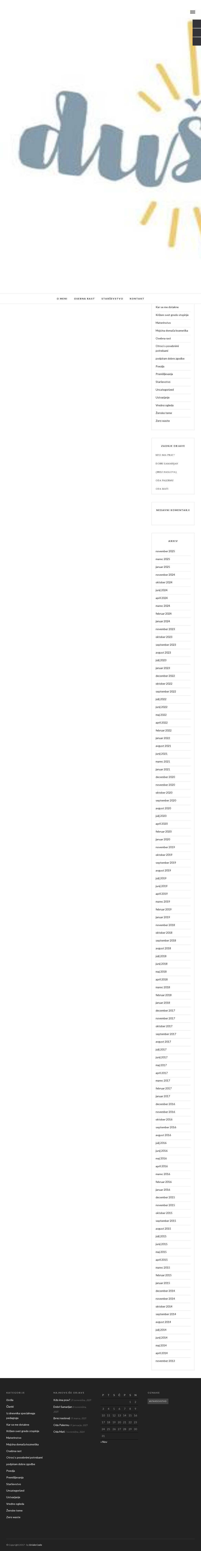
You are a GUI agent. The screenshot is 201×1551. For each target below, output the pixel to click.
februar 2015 (164, 1275)
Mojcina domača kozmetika (172, 330)
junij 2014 (161, 1337)
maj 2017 (161, 1065)
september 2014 (166, 1314)
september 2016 (166, 1127)
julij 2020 (161, 815)
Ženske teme (164, 412)
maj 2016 (161, 1158)
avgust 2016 (163, 1135)
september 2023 (166, 644)
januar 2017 (163, 1096)
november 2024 (165, 574)
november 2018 (165, 925)
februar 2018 (164, 995)
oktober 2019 (164, 854)
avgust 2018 (163, 948)
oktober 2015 (164, 1213)
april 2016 (162, 1166)
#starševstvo (158, 1401)
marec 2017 (163, 1080)
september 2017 (166, 1034)
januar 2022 (163, 738)
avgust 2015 (163, 1228)
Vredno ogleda (165, 405)
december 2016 (165, 1104)
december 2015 (165, 1197)
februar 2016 (164, 1181)
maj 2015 (161, 1251)
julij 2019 (161, 878)
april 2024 (162, 598)
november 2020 (165, 784)
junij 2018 (161, 963)
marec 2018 (163, 987)
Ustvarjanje (163, 397)
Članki (10, 1406)
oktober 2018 (164, 932)
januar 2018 (163, 1002)
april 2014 (162, 1353)
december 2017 (165, 1010)
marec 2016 (163, 1174)
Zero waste (163, 420)
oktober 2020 (164, 792)
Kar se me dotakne (167, 307)
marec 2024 (163, 605)
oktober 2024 (164, 582)
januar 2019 (163, 917)
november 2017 (165, 1018)
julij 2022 (161, 699)
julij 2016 (161, 1143)
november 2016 (165, 1111)
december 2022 (165, 675)
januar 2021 (163, 769)
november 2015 (165, 1205)
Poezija (160, 366)
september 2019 (166, 862)
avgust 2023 (163, 652)
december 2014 (165, 1290)
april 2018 (162, 979)
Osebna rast (84, 298)
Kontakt (137, 298)
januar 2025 (163, 566)
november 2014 (165, 1298)
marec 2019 (163, 901)
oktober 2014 (164, 1306)
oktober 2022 (164, 683)
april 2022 (162, 722)
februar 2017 (164, 1088)
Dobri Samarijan (167, 463)
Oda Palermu (165, 480)
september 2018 (166, 940)
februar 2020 (164, 831)
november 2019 (165, 847)
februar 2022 (164, 730)
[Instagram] (17, 12)
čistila (9, 1400)
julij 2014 (161, 1329)
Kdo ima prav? (165, 455)
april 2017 (162, 1072)
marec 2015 (163, 1267)
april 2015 (162, 1259)
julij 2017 (161, 1049)
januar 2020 (163, 839)
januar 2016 (163, 1189)
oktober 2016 (164, 1119)
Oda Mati (162, 489)
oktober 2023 (164, 636)
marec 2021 (163, 761)
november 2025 (165, 551)
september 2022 (166, 691)
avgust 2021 (163, 745)
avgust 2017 (163, 1041)
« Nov (103, 1441)
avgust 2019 (163, 870)
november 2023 (165, 629)
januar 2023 (163, 668)
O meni (62, 298)
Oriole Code (35, 1544)
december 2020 (165, 777)
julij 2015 (161, 1236)
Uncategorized (165, 389)
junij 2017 (161, 1057)
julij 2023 (161, 660)
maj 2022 (161, 714)
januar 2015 (163, 1283)
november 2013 (165, 1360)
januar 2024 (163, 621)
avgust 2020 (163, 808)
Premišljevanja (164, 374)
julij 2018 (161, 956)
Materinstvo (163, 322)
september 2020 (166, 800)
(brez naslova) (166, 472)
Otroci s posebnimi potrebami (167, 348)
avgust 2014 (163, 1322)
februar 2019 (164, 909)
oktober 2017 (164, 1026)
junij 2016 (161, 1150)
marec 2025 (163, 559)
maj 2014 (161, 1345)
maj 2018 (161, 971)
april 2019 (162, 893)
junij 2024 (161, 590)
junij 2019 (161, 886)
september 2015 (166, 1220)
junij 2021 (161, 753)
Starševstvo (112, 298)
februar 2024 (164, 613)
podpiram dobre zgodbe (170, 358)
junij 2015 (161, 1244)
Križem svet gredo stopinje (172, 314)
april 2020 (162, 823)
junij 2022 (161, 707)
